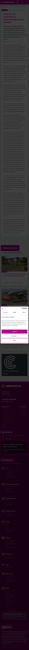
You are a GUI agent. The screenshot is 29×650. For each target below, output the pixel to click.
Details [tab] (14, 312)
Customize (13, 336)
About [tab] (23, 312)
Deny (14, 340)
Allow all (14, 331)
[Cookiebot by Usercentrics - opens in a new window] (21, 308)
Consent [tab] (5, 312)
